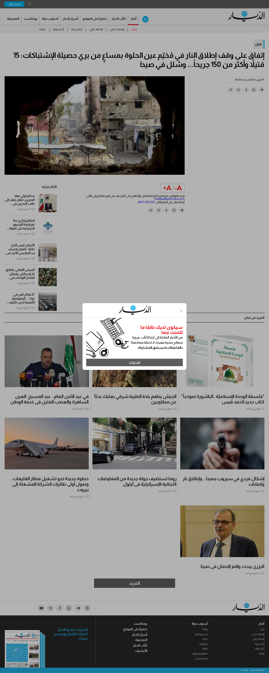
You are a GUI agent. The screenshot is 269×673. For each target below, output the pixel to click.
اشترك (134, 362)
